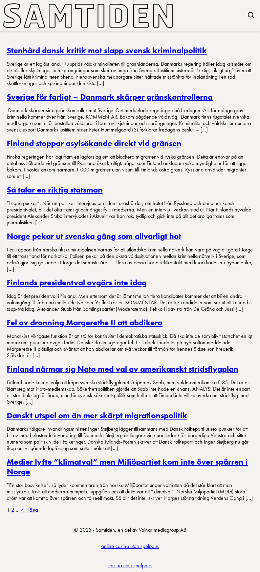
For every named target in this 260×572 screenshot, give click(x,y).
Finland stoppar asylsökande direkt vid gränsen (94, 143)
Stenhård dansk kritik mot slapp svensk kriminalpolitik (107, 50)
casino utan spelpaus (130, 565)
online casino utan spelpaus (130, 546)
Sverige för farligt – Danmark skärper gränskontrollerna (110, 97)
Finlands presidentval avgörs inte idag (77, 282)
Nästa (31, 510)
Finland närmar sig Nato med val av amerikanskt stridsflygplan (122, 369)
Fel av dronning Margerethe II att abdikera (84, 322)
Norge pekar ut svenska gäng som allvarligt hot (94, 236)
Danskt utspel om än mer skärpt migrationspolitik (97, 415)
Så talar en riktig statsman (55, 190)
